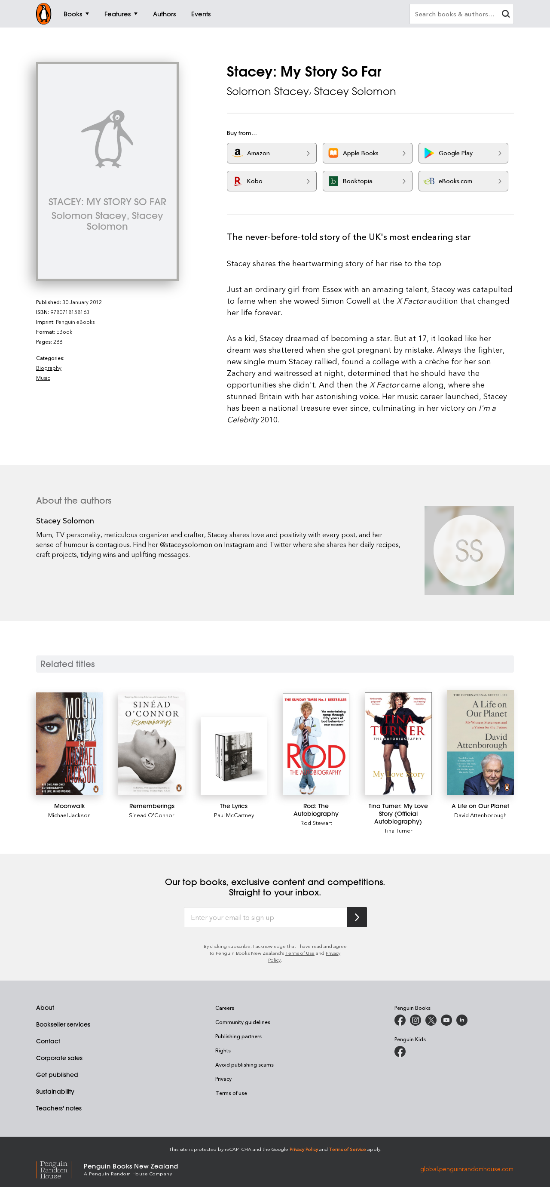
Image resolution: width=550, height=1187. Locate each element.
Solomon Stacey (268, 91)
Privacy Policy (304, 1149)
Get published (57, 1075)
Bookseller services (63, 1024)
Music (43, 377)
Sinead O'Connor (151, 815)
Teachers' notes (59, 1108)
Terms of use (231, 1093)
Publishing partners (238, 1036)
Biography (48, 368)
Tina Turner (398, 830)
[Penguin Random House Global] (60, 1169)
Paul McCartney (234, 815)
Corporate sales (59, 1058)
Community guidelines (242, 1022)
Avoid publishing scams (244, 1064)
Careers (224, 1008)
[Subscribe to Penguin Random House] (357, 917)
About (45, 1008)
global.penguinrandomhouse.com (466, 1168)
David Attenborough (480, 815)
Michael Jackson (69, 815)
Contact (48, 1041)
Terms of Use (300, 952)
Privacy (223, 1078)
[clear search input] (506, 15)
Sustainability (55, 1091)
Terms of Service (347, 1149)
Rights (223, 1050)
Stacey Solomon (355, 91)
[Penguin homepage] (44, 14)
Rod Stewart (316, 822)
